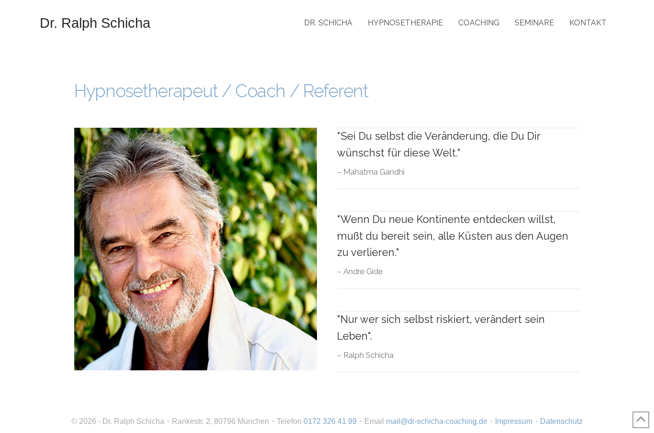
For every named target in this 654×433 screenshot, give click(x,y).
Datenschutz (561, 421)
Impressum (513, 421)
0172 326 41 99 (330, 421)
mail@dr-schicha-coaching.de (436, 421)
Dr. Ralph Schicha (95, 23)
